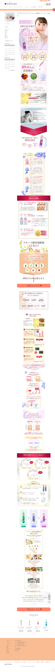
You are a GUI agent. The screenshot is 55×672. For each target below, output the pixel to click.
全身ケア (6, 32)
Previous (17, 623)
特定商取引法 (48, 662)
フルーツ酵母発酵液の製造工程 (20, 642)
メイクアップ (7, 29)
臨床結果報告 (17, 650)
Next (50, 623)
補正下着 (6, 37)
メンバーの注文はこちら (43, 0)
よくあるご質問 (23, 662)
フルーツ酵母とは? (18, 640)
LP (18, 15)
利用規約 (42, 662)
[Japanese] (49, 0)
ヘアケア (6, 27)
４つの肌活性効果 (18, 648)
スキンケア (6, 26)
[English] (48, 0)
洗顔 (5, 33)
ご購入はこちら (33, 285)
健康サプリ (6, 30)
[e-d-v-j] (11, 3)
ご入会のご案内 (16, 662)
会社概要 (37, 662)
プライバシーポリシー (31, 662)
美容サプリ (8, 649)
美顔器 (6, 36)
